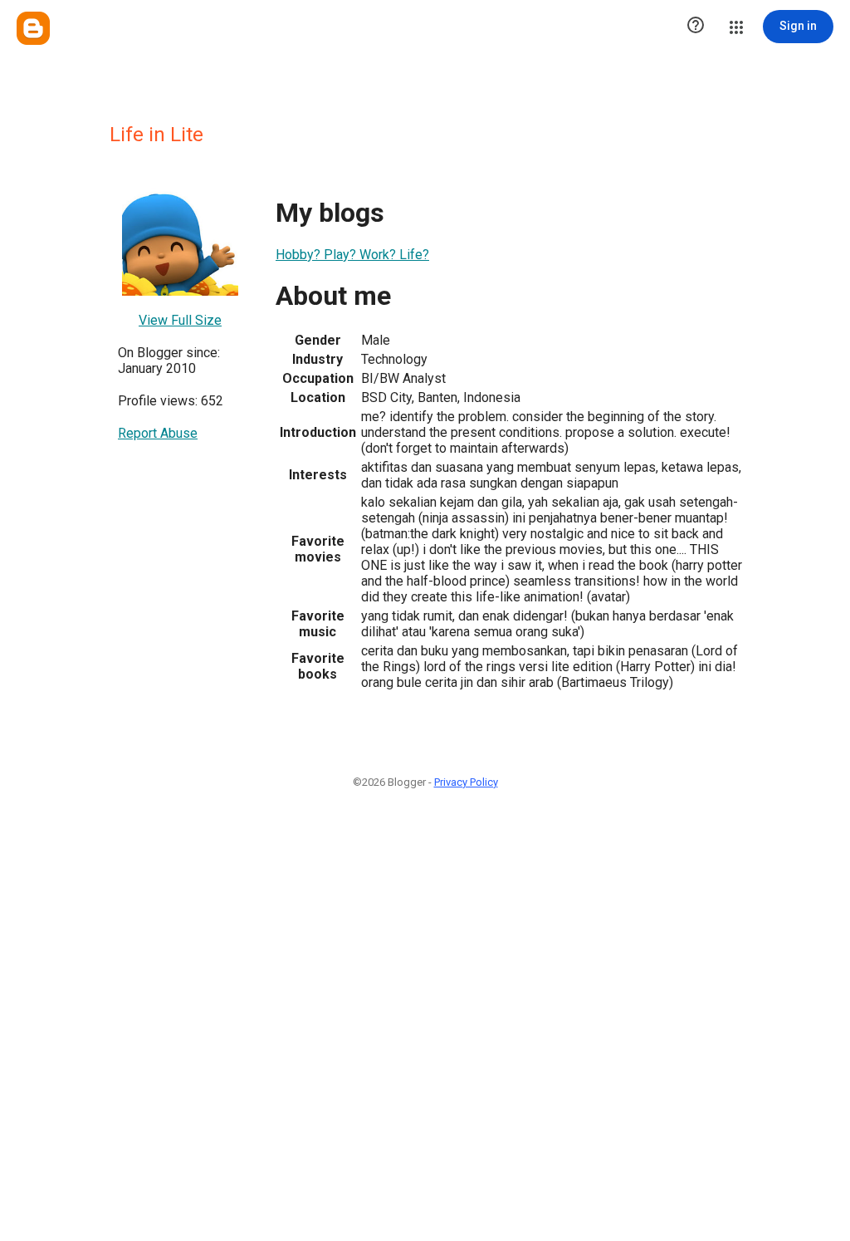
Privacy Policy (466, 782)
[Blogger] (33, 28)
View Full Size (180, 320)
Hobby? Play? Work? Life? (352, 254)
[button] (696, 27)
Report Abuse (158, 433)
